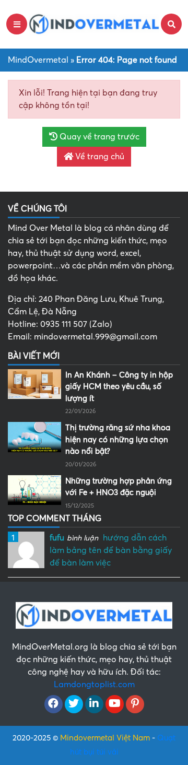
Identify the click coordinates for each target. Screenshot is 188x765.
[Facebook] (53, 704)
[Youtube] (114, 704)
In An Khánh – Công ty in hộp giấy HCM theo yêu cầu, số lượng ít (119, 387)
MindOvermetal (38, 60)
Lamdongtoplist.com (94, 684)
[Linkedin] (94, 704)
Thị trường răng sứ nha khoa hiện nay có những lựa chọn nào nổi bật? (117, 439)
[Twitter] (74, 704)
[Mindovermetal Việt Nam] (94, 23)
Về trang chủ (98, 156)
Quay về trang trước (98, 137)
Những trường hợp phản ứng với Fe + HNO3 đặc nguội (118, 487)
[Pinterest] (135, 704)
